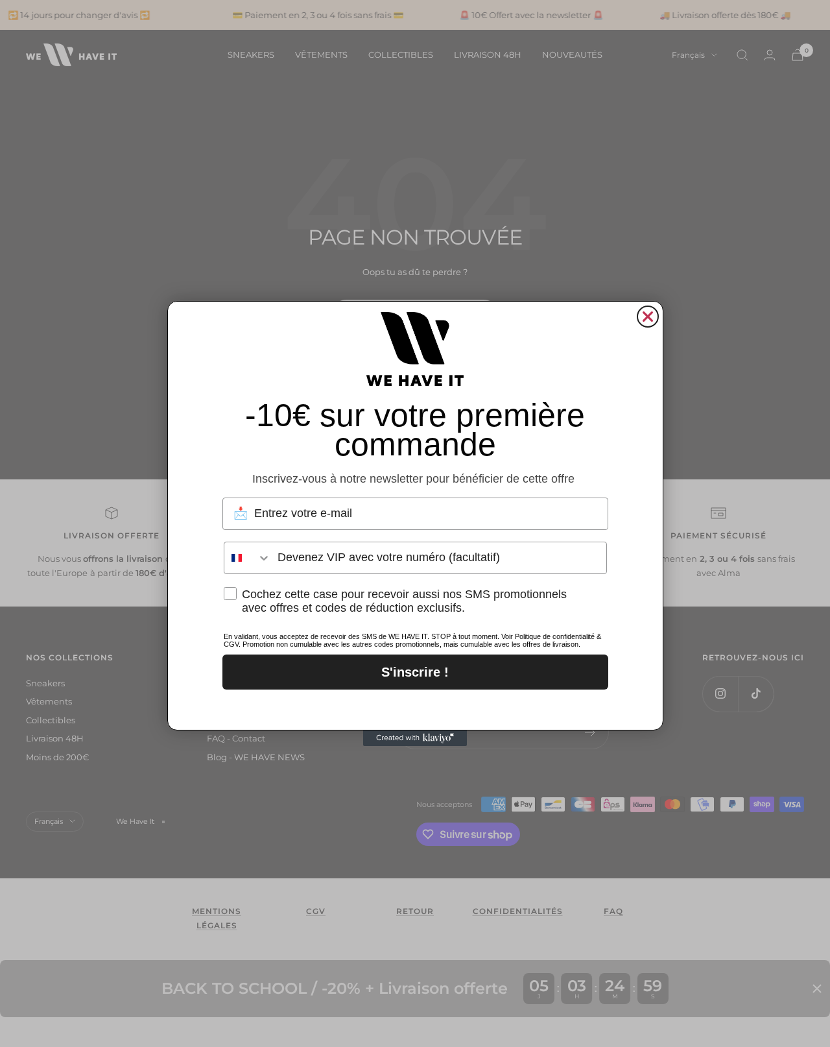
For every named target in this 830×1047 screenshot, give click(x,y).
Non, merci (415, 706)
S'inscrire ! (415, 672)
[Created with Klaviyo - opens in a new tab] (415, 738)
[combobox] (247, 557)
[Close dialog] (647, 316)
